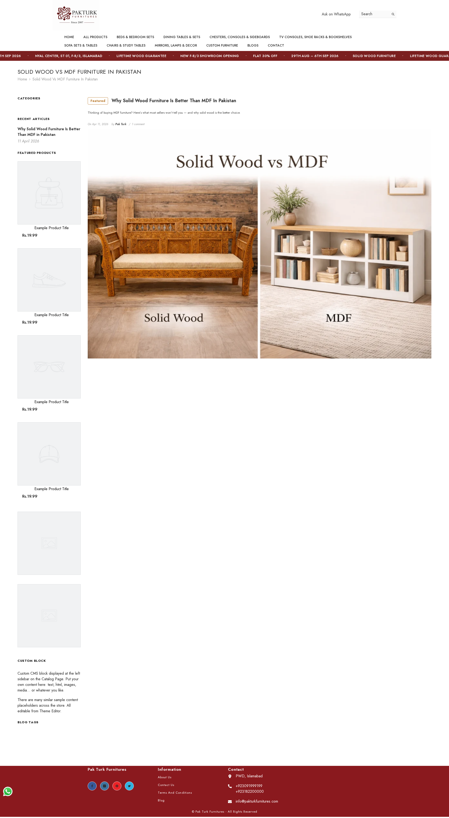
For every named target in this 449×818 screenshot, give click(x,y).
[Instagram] (104, 786)
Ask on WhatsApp (336, 14)
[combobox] (374, 14)
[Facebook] (92, 786)
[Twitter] (129, 786)
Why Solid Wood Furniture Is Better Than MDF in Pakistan (163, 100)
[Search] (377, 14)
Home (22, 79)
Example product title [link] (51, 228)
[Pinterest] (116, 786)
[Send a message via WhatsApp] (7, 791)
